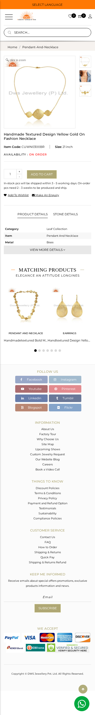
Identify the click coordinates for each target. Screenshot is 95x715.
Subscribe (48, 608)
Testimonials (47, 508)
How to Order (47, 547)
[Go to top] (83, 689)
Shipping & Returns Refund (47, 562)
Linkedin (34, 398)
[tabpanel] (26, 312)
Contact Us (47, 537)
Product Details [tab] (32, 214)
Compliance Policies (47, 518)
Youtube (35, 389)
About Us (47, 429)
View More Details (46, 250)
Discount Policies (47, 488)
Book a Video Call (47, 469)
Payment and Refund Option (47, 503)
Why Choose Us (48, 439)
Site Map (48, 444)
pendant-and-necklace (40, 47)
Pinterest (68, 389)
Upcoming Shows (47, 449)
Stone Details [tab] (65, 214)
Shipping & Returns (47, 552)
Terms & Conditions (47, 493)
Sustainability (47, 513)
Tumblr (68, 398)
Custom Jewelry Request (47, 454)
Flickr (68, 407)
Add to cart (42, 174)
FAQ (48, 542)
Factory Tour (47, 434)
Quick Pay (47, 557)
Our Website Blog (47, 459)
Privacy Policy (47, 498)
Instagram (68, 379)
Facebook (34, 379)
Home (12, 47)
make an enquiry (47, 195)
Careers (47, 464)
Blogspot (34, 407)
